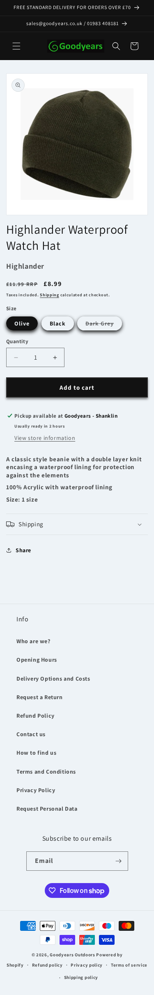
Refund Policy (35, 715)
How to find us (36, 752)
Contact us (31, 734)
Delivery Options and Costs (53, 678)
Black (58, 323)
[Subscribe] (119, 861)
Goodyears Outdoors (72, 955)
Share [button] (23, 550)
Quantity (17, 341)
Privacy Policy (35, 790)
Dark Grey (103, 324)
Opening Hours (36, 659)
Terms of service (129, 965)
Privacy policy (87, 965)
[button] (16, 46)
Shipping (49, 295)
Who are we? (33, 641)
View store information (44, 438)
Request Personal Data (47, 808)
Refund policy (47, 965)
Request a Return (39, 697)
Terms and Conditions (46, 771)
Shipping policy (81, 977)
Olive (22, 323)
